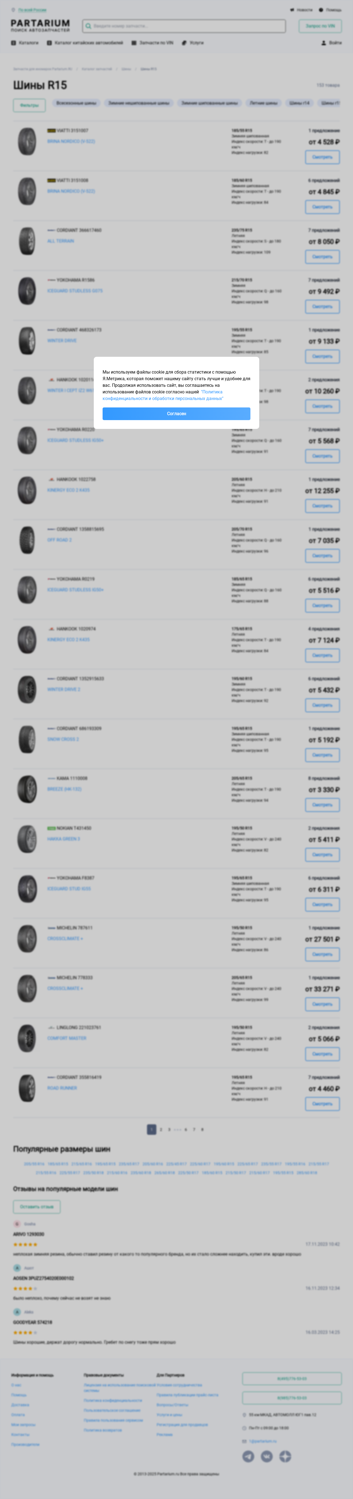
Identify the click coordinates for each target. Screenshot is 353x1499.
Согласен (176, 413)
